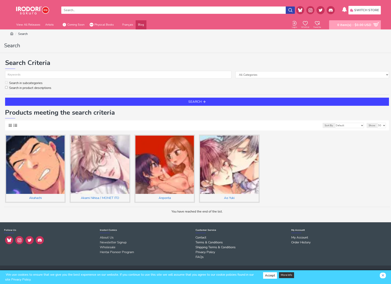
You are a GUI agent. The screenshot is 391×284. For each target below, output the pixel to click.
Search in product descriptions (30, 88)
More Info (286, 275)
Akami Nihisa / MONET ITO (100, 198)
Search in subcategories (26, 83)
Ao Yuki (229, 198)
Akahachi (35, 198)
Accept (270, 275)
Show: (372, 125)
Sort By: (329, 125)
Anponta (165, 198)
